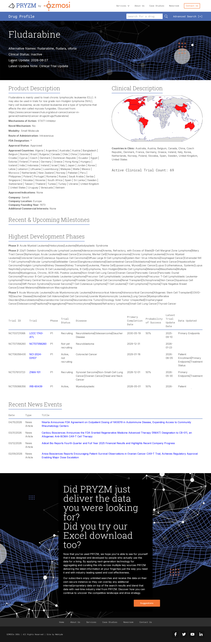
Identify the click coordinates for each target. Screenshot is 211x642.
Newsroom (174, 5)
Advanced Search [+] (188, 16)
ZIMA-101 (34, 372)
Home (61, 622)
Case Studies (156, 5)
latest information (90, 568)
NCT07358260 (37, 343)
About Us (139, 5)
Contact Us (192, 5)
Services (121, 5)
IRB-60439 (35, 386)
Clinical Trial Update (53, 66)
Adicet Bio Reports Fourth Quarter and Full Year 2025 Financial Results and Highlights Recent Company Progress (108, 443)
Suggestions (146, 603)
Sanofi (25, 197)
